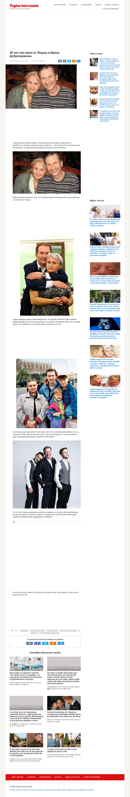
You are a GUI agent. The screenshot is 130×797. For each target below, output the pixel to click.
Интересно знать (38, 631)
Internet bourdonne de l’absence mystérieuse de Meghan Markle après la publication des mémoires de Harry (64, 714)
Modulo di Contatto (86, 790)
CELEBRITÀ (73, 5)
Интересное (53, 631)
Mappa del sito (73, 790)
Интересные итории (69, 631)
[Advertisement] (65, 30)
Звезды (25, 631)
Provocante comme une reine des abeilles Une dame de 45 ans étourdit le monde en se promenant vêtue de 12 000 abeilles (26, 752)
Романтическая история (50, 633)
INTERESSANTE (86, 5)
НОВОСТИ (41, 61)
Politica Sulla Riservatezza (19, 790)
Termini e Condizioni (37, 790)
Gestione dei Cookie (53, 790)
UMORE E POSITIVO (112, 5)
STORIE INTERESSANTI (111, 9)
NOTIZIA (98, 5)
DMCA (64, 790)
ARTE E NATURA (60, 5)
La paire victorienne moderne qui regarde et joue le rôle (62, 750)
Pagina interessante (24, 5)
